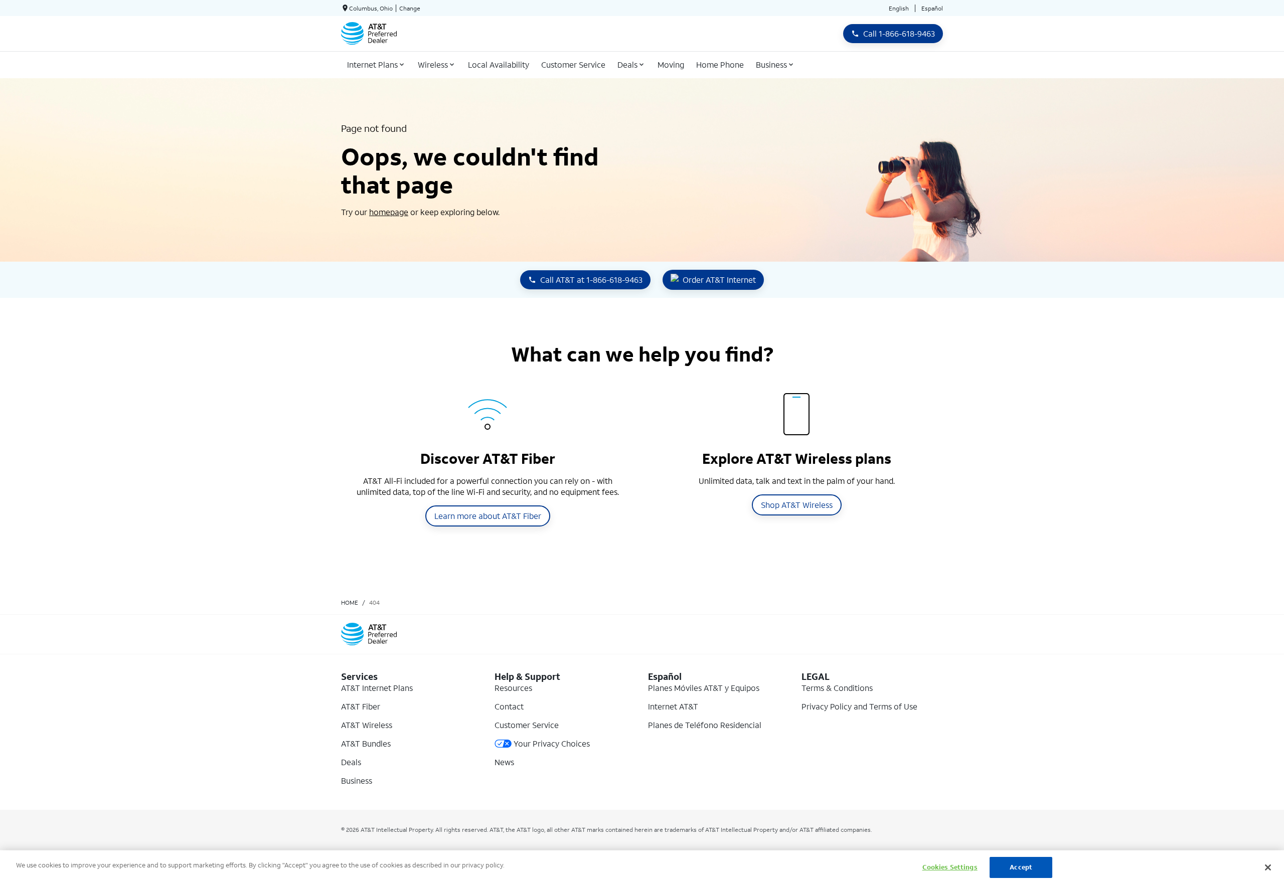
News (504, 762)
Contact (509, 706)
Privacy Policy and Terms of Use (859, 706)
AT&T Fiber (360, 706)
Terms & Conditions (837, 687)
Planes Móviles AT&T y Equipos (703, 687)
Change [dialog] (409, 8)
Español (932, 8)
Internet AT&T (673, 706)
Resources (513, 687)
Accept (1021, 867)
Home (349, 602)
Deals (351, 762)
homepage (388, 212)
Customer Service (527, 725)
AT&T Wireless (366, 725)
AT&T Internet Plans (377, 687)
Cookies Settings (950, 867)
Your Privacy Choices (552, 743)
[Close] (1268, 867)
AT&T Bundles (366, 743)
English (899, 8)
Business (356, 780)
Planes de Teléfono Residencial (704, 725)
